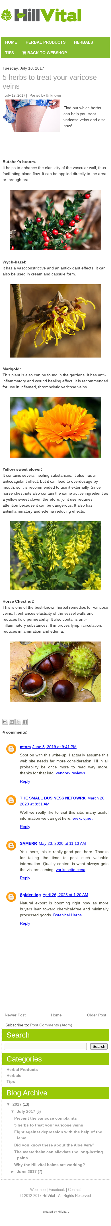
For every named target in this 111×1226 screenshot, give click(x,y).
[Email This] (5, 722)
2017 (18, 1104)
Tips (9, 52)
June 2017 (27, 1171)
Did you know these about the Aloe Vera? (54, 1145)
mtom (25, 746)
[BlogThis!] (12, 722)
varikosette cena (70, 869)
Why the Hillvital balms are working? (49, 1164)
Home (56, 1015)
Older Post (96, 1015)
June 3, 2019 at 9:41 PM (54, 746)
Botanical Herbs (67, 915)
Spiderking (30, 894)
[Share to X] (18, 722)
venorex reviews (70, 773)
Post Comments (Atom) (51, 1025)
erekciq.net (82, 818)
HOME (11, 42)
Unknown (53, 96)
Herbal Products (45, 42)
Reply (25, 781)
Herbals (83, 42)
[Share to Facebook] (25, 722)
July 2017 (26, 1111)
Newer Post (15, 1015)
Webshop (38, 1190)
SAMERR (28, 843)
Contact (74, 1190)
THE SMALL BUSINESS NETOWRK (53, 798)
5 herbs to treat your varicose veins (48, 1125)
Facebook (57, 1190)
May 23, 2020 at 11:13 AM (62, 843)
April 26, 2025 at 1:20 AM (65, 894)
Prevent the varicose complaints (45, 1118)
